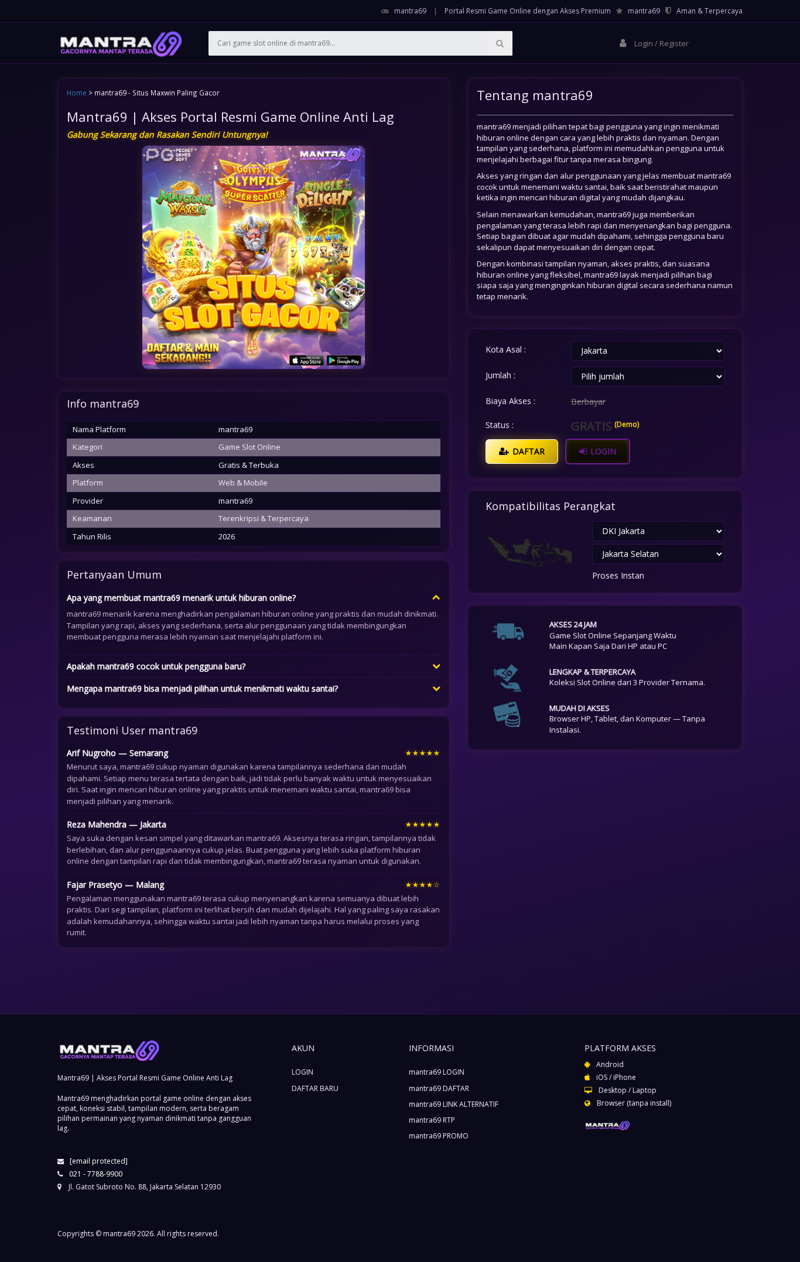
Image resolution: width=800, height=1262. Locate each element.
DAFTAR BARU (315, 1088)
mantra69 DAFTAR (439, 1088)
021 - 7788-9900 (95, 1174)
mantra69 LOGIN (436, 1072)
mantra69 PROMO (439, 1136)
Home (77, 92)
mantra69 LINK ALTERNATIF (453, 1104)
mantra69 (410, 11)
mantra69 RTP (432, 1120)
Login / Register (661, 43)
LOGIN (602, 451)
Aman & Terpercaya (709, 11)
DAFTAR (527, 451)
